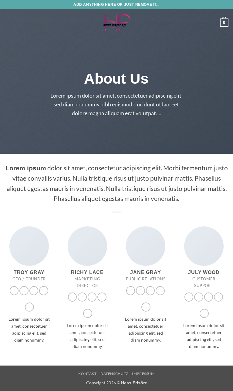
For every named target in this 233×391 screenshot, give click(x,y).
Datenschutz (114, 373)
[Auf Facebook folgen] (14, 290)
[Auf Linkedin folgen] (29, 307)
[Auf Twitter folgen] (24, 290)
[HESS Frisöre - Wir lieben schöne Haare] (116, 22)
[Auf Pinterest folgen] (43, 290)
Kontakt (87, 373)
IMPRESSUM (143, 373)
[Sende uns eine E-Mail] (34, 290)
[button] (8, 22)
